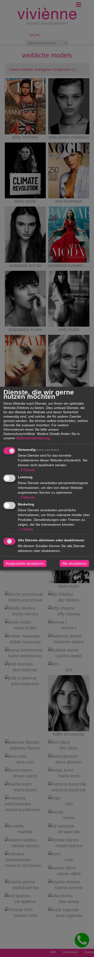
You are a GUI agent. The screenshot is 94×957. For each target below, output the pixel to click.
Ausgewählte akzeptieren (25, 563)
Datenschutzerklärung (33, 438)
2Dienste (26, 470)
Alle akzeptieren (74, 563)
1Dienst (25, 529)
